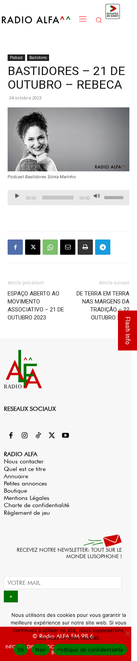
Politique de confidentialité (90, 650)
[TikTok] (38, 436)
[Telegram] (102, 247)
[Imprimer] (85, 247)
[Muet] (96, 195)
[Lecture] (17, 195)
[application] (68, 197)
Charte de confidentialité (36, 505)
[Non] (127, 633)
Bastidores (38, 57)
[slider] (115, 197)
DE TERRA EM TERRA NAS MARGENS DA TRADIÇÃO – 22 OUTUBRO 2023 (102, 305)
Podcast (16, 57)
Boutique (15, 490)
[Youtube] (65, 436)
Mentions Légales (26, 497)
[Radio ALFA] (38, 19)
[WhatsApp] (50, 247)
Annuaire (16, 476)
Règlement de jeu (27, 512)
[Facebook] (15, 247)
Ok (21, 650)
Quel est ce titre (25, 469)
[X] (32, 247)
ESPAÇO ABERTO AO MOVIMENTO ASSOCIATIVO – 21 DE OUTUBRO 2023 (36, 305)
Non (40, 650)
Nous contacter (24, 461)
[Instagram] (24, 436)
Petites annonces (25, 483)
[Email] (67, 247)
